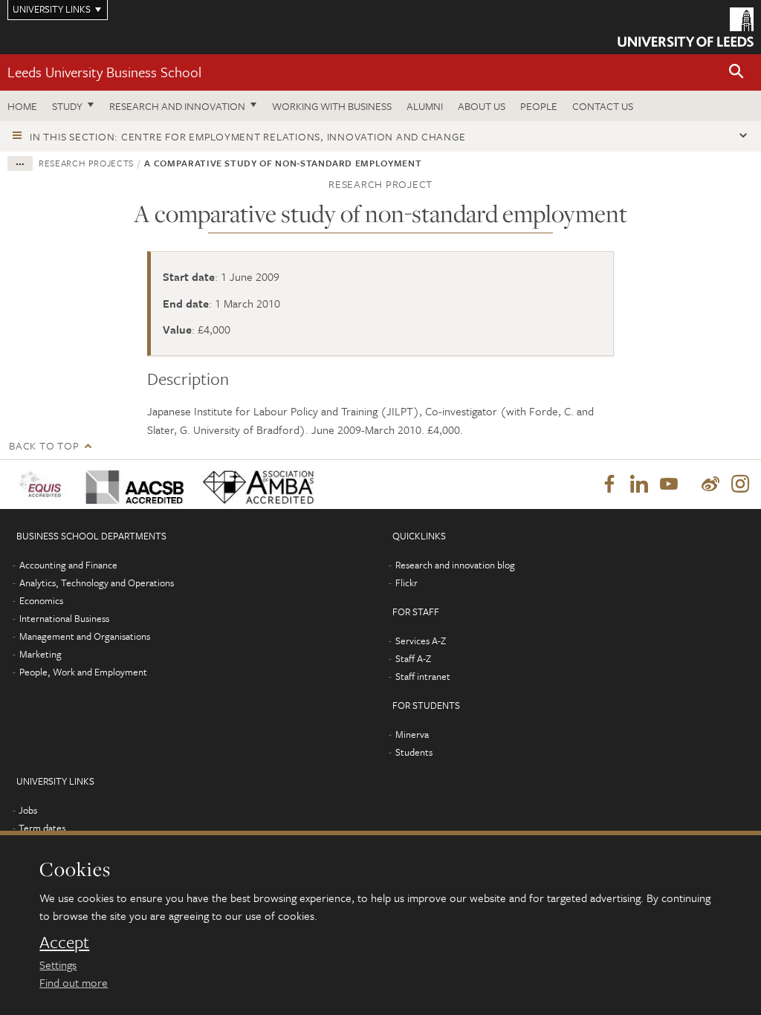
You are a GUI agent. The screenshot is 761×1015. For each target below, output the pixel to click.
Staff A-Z (413, 658)
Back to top (44, 445)
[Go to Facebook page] (609, 484)
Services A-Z (420, 640)
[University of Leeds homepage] (686, 27)
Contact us (602, 106)
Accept (64, 942)
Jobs (28, 809)
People (538, 106)
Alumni (425, 106)
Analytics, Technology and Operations (96, 582)
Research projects (86, 162)
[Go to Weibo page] (710, 484)
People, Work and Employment (83, 671)
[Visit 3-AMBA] (255, 484)
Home (22, 106)
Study (67, 106)
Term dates (42, 827)
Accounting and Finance (68, 564)
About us (481, 106)
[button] (736, 72)
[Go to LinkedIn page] (639, 484)
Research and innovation (177, 106)
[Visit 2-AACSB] (132, 484)
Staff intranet (422, 676)
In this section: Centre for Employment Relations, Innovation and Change (247, 136)
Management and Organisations (84, 636)
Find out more (73, 982)
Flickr (406, 582)
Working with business (332, 106)
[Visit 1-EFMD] (43, 484)
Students (414, 752)
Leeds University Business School (104, 72)
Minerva (412, 734)
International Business (64, 618)
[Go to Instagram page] (740, 484)
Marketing (40, 653)
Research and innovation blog (455, 564)
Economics (41, 600)
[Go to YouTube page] (669, 484)
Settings (58, 964)
